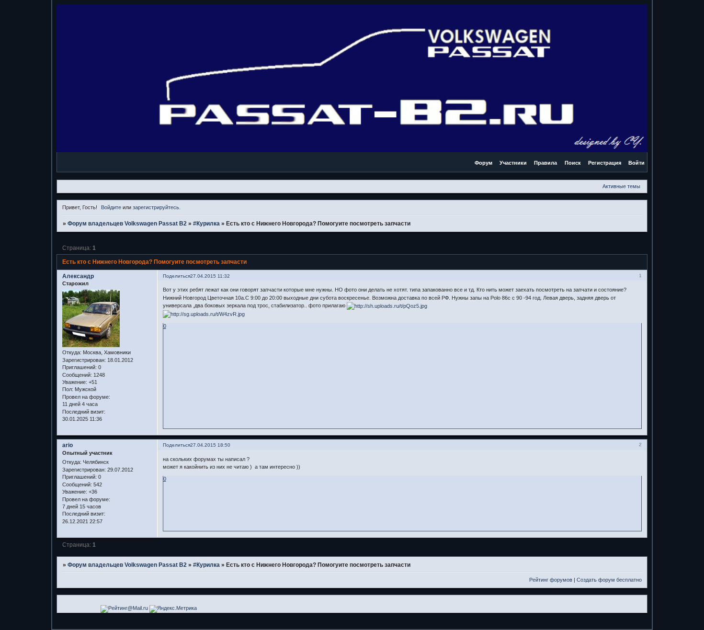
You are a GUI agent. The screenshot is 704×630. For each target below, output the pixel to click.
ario (67, 445)
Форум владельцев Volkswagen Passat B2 (127, 223)
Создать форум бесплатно (609, 580)
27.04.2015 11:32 (210, 276)
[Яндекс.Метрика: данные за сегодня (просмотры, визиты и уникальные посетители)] (173, 609)
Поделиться (176, 276)
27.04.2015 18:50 (210, 445)
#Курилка (206, 223)
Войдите (111, 207)
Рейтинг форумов (550, 580)
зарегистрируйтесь (156, 207)
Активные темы (621, 186)
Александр (78, 276)
